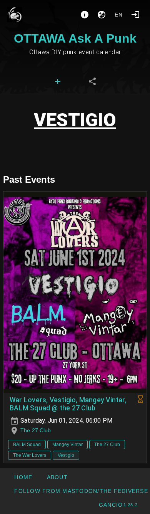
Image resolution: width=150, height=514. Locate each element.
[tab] (57, 81)
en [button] (119, 15)
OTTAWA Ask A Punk (75, 38)
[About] (84, 14)
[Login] (135, 14)
